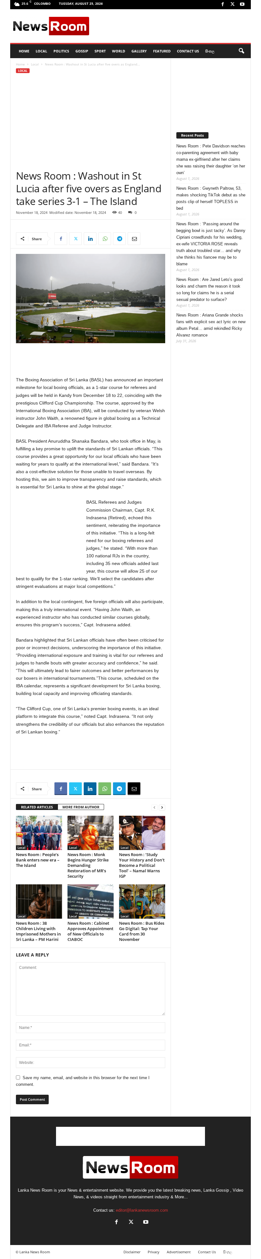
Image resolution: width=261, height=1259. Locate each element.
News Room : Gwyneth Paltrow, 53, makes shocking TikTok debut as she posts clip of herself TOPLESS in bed (210, 198)
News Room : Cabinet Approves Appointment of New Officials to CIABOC (90, 931)
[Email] (134, 238)
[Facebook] (222, 4)
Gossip (81, 51)
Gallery (139, 51)
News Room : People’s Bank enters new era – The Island (38, 860)
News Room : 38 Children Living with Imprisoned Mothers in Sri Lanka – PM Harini (38, 931)
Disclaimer (131, 1251)
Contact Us (188, 51)
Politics (61, 51)
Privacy (153, 1251)
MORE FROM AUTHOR (80, 807)
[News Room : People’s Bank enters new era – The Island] (39, 833)
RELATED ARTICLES (37, 807)
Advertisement (179, 1251)
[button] (241, 51)
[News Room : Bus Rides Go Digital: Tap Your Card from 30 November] (142, 901)
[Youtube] (242, 4)
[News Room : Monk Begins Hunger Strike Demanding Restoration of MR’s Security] (90, 833)
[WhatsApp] (104, 238)
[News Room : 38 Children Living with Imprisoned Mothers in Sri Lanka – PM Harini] (39, 901)
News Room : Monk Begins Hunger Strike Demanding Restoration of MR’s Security (88, 865)
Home (20, 64)
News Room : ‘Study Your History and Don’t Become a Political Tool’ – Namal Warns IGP (142, 865)
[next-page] (162, 807)
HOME (24, 51)
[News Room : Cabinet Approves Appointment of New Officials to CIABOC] (90, 901)
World (118, 51)
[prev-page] (154, 807)
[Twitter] (232, 4)
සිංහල (209, 51)
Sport (100, 51)
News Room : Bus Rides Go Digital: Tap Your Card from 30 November (141, 931)
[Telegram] (119, 238)
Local (41, 51)
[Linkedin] (90, 238)
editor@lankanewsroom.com (142, 1210)
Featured (162, 51)
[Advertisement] (169, 26)
